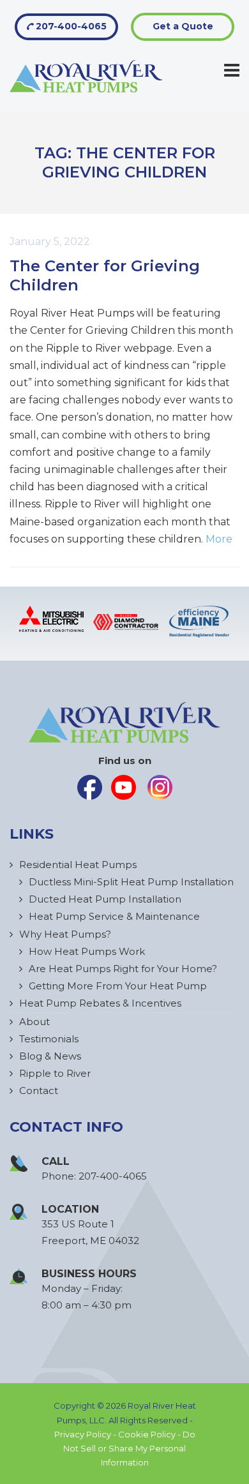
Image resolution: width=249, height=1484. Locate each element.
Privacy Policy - (86, 1434)
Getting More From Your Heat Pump (118, 986)
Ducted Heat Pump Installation (105, 899)
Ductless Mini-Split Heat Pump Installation (131, 882)
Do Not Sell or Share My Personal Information (129, 1448)
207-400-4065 (70, 26)
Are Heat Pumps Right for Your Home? (123, 969)
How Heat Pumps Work (87, 951)
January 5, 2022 (50, 242)
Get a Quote (183, 26)
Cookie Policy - (150, 1434)
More (219, 539)
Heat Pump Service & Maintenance (114, 916)
